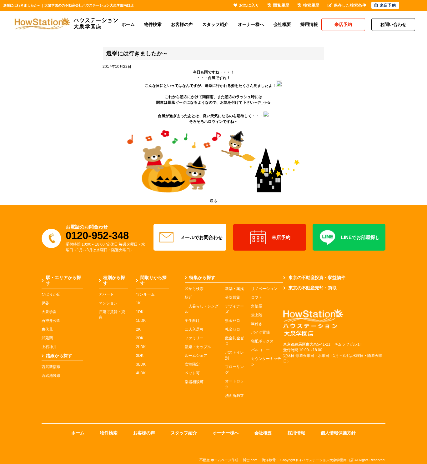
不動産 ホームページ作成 (218, 460)
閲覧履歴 (281, 5)
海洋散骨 (269, 460)
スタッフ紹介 (215, 24)
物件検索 (153, 24)
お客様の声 (182, 24)
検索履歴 (311, 5)
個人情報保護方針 (338, 432)
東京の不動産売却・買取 (313, 287)
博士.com (250, 460)
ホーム (128, 24)
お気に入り (249, 5)
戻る (213, 201)
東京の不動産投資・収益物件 (317, 277)
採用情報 (309, 24)
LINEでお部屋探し (360, 237)
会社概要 (282, 24)
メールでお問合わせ (201, 237)
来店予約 (281, 237)
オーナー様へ (251, 24)
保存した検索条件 (350, 5)
